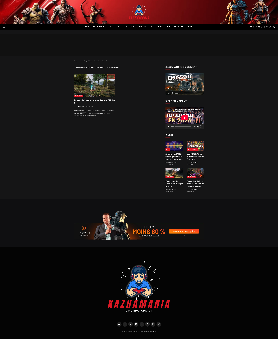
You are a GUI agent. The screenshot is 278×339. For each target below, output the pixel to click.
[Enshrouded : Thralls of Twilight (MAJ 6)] (174, 173)
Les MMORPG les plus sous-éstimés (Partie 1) (195, 156)
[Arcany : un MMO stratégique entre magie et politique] (174, 146)
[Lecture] (168, 126)
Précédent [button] (168, 83)
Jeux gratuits (99, 27)
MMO (86, 27)
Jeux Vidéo (78, 96)
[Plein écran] (201, 126)
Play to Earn (164, 27)
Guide (191, 27)
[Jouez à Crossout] (184, 84)
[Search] (274, 26)
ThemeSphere (151, 331)
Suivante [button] (201, 83)
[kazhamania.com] (139, 12)
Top (125, 27)
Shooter (142, 27)
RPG (133, 27)
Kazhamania (80, 106)
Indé (152, 27)
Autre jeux (179, 27)
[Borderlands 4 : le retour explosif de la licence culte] (195, 173)
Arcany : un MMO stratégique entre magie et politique (174, 156)
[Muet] (198, 126)
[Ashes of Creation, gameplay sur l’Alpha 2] (94, 85)
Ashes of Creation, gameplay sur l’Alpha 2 (94, 101)
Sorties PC (115, 27)
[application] (184, 118)
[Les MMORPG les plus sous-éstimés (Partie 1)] (195, 146)
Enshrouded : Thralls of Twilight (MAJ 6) (174, 184)
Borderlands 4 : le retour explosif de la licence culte (195, 184)
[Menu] (4, 26)
